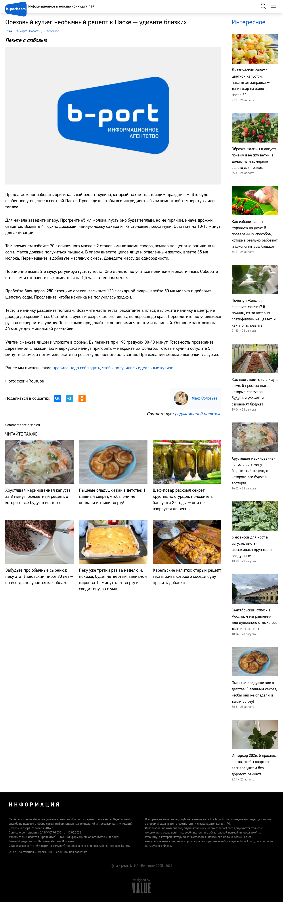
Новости (34, 31)
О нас (12, 852)
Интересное (51, 31)
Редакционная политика (70, 852)
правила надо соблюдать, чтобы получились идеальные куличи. (114, 368)
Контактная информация (35, 852)
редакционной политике (198, 414)
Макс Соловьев (205, 398)
